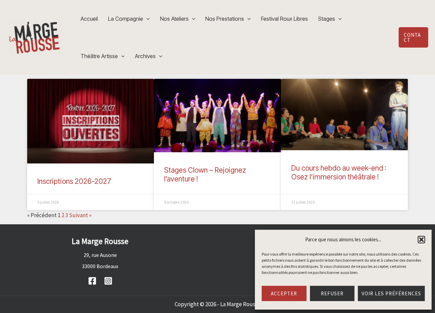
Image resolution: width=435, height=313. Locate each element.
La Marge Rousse (240, 304)
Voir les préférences (391, 293)
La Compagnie (125, 18)
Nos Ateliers (174, 18)
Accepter (284, 293)
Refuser (332, 293)
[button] (421, 239)
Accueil (89, 18)
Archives (145, 56)
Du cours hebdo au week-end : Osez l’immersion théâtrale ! (338, 172)
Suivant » (80, 215)
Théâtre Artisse (99, 56)
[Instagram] (108, 281)
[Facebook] (92, 281)
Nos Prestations (224, 18)
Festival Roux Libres (284, 18)
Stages (326, 18)
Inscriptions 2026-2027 (74, 181)
